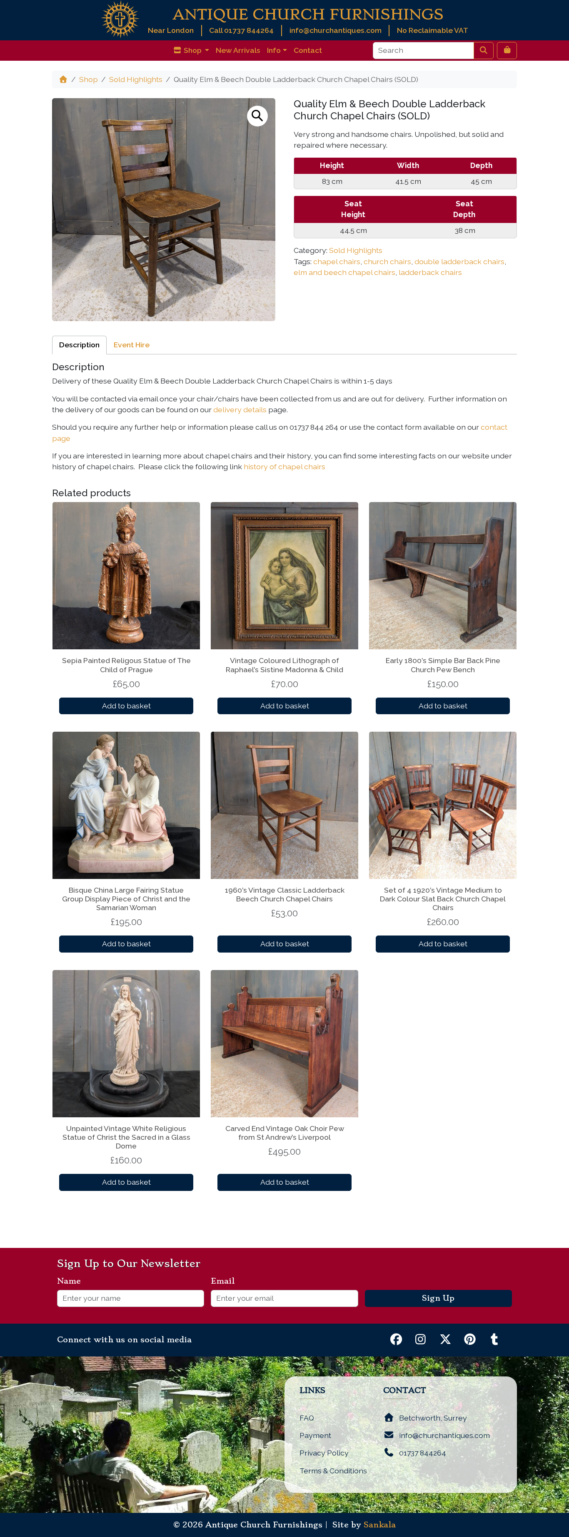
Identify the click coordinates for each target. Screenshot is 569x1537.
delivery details (240, 409)
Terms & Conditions (333, 1470)
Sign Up (438, 1298)
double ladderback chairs (459, 261)
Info (274, 50)
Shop (88, 79)
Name (72, 1281)
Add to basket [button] (126, 705)
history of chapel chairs (284, 466)
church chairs (387, 261)
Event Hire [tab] (132, 344)
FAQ (306, 1417)
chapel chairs (336, 261)
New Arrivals (238, 50)
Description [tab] (79, 344)
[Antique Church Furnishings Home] (120, 18)
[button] (257, 116)
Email (226, 1281)
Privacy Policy (324, 1452)
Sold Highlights (135, 79)
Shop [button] (192, 50)
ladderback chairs (430, 272)
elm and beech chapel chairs (344, 272)
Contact (308, 50)
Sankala (380, 1525)
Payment (315, 1435)
